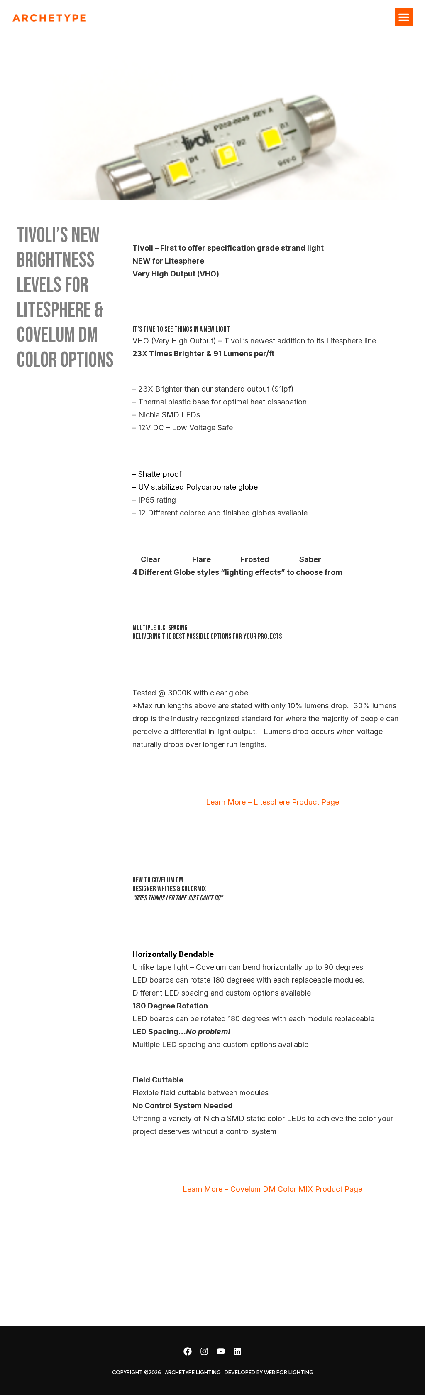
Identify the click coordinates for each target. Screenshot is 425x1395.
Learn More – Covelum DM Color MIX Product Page (272, 1189)
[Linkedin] (237, 1351)
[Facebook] (187, 1351)
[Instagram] (204, 1351)
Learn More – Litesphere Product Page (272, 802)
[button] (404, 17)
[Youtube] (220, 1351)
